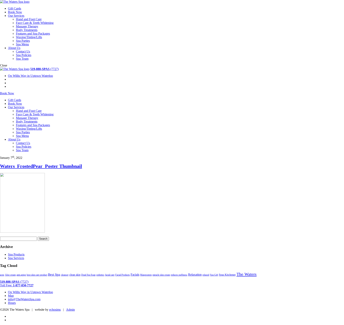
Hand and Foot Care (29, 19)
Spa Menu (22, 44)
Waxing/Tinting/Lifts (29, 37)
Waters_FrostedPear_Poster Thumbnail (41, 166)
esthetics (100, 274)
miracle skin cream (161, 274)
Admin (70, 309)
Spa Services (16, 258)
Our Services (16, 15)
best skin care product (37, 274)
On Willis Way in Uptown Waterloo (30, 75)
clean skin (74, 274)
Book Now (15, 12)
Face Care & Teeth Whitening (35, 22)
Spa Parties (23, 40)
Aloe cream (10, 274)
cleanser (64, 274)
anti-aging (21, 274)
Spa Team (22, 58)
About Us (14, 48)
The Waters (246, 274)
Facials (135, 274)
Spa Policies (23, 55)
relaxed (205, 274)
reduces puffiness (179, 274)
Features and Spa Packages (33, 33)
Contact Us (23, 51)
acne (2, 274)
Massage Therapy (27, 26)
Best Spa (54, 274)
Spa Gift (214, 274)
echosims (55, 309)
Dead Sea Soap (88, 274)
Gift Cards (14, 8)
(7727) (44, 69)
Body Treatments (26, 30)
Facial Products (122, 274)
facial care (109, 274)
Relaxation (195, 274)
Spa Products (16, 254)
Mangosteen (146, 274)
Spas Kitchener (227, 274)
